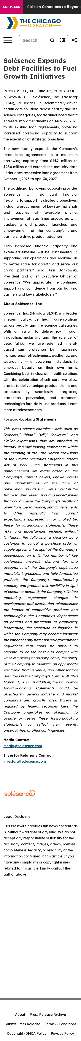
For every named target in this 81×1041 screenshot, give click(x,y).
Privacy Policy (62, 1033)
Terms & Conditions (60, 1024)
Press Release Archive (48, 1014)
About (20, 1014)
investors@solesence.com (24, 761)
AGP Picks (11, 7)
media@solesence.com (22, 746)
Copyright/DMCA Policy (26, 1033)
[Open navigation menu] (7, 40)
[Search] (52, 40)
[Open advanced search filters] (62, 40)
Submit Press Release (22, 1024)
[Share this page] (74, 40)
